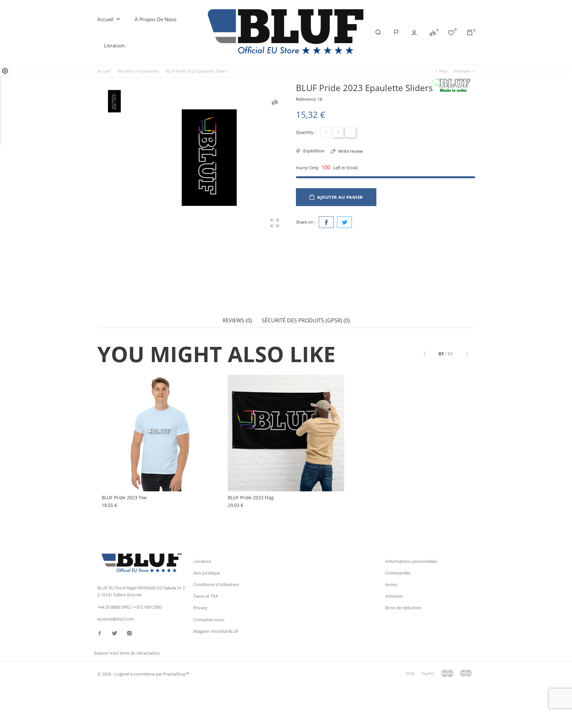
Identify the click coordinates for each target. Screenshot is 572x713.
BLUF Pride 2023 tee (124, 497)
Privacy (200, 608)
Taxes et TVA (205, 596)
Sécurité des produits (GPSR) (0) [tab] (306, 320)
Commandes (397, 573)
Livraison (114, 45)
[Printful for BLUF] (453, 85)
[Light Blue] (118, 413)
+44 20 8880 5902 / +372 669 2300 (129, 607)
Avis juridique (206, 573)
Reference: (306, 99)
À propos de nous (155, 19)
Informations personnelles (411, 561)
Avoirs (391, 584)
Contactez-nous (208, 620)
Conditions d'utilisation (216, 584)
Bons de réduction (403, 608)
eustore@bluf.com (115, 619)
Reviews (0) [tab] (237, 320)
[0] (433, 32)
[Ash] (118, 407)
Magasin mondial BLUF (215, 631)
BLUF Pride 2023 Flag (251, 497)
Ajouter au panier (340, 197)
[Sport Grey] (118, 400)
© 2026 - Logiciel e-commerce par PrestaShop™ (143, 674)
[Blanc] (118, 394)
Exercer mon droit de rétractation (127, 653)
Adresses (394, 596)
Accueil (109, 19)
